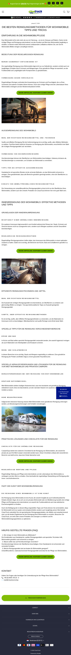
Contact (35, 607)
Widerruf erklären (35, 636)
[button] (63, 393)
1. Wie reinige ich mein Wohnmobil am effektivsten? (19, 535)
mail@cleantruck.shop (11, 580)
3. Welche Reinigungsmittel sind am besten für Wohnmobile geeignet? (25, 548)
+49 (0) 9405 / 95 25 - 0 (11, 577)
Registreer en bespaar (35, 631)
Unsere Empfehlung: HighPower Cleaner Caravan (35, 92)
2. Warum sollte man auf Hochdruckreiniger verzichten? (20, 542)
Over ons (35, 613)
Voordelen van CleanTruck (35, 619)
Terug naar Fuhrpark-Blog (37, 598)
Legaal (35, 625)
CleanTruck (41, 190)
